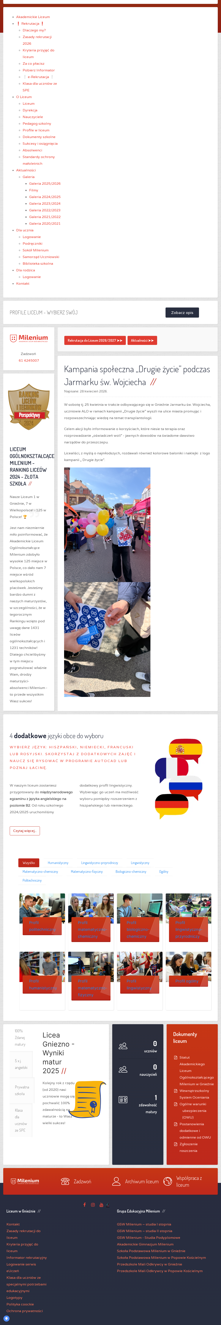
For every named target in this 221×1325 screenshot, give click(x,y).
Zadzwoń (82, 1181)
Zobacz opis (182, 312)
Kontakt (13, 1224)
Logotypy (14, 1297)
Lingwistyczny (140, 863)
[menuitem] (33, 17)
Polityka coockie (20, 1304)
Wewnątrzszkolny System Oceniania (194, 1094)
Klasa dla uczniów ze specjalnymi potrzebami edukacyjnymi (26, 1284)
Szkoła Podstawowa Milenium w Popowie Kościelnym (161, 1257)
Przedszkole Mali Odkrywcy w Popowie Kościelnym (160, 1271)
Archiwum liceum (142, 1181)
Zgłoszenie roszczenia (189, 1147)
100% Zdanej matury (20, 1037)
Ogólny (163, 871)
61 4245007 (29, 360)
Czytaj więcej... (24, 831)
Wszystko (29, 863)
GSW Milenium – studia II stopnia (144, 1231)
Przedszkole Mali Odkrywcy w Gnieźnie (149, 1264)
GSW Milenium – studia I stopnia (144, 1224)
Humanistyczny (58, 863)
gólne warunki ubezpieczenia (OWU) (194, 1111)
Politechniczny (32, 880)
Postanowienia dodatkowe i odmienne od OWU (195, 1131)
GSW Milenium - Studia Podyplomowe (148, 1237)
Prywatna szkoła (22, 1090)
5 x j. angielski (21, 1064)
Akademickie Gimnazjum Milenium (145, 1244)
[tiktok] (107, 1205)
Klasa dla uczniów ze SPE (21, 1120)
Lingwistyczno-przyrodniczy (99, 863)
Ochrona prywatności (24, 1311)
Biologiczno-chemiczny (131, 871)
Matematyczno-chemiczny (40, 871)
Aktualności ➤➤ (142, 340)
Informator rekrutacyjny (26, 1257)
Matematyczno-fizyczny (87, 871)
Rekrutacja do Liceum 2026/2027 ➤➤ (95, 340)
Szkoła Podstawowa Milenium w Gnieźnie (151, 1251)
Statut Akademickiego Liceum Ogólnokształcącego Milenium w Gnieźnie (197, 1070)
